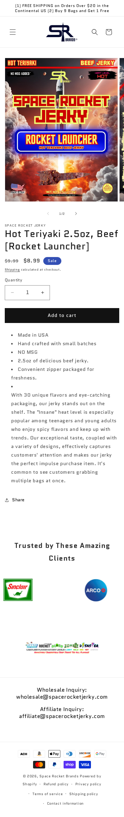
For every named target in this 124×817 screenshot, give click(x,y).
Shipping (12, 269)
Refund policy (56, 784)
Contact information (65, 803)
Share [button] (18, 500)
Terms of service (47, 793)
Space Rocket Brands (59, 776)
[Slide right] (76, 214)
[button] (13, 32)
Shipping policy (83, 793)
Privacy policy (88, 784)
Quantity (13, 280)
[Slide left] (48, 214)
